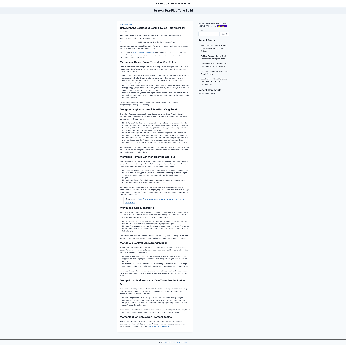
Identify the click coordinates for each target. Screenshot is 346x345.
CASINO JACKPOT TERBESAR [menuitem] (143, 52)
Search (201, 31)
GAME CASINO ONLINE (126, 24)
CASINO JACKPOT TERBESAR (176, 342)
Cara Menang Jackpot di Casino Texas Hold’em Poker (152, 27)
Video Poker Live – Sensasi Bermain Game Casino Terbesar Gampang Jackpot (214, 48)
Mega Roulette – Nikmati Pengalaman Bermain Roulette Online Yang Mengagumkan (214, 81)
